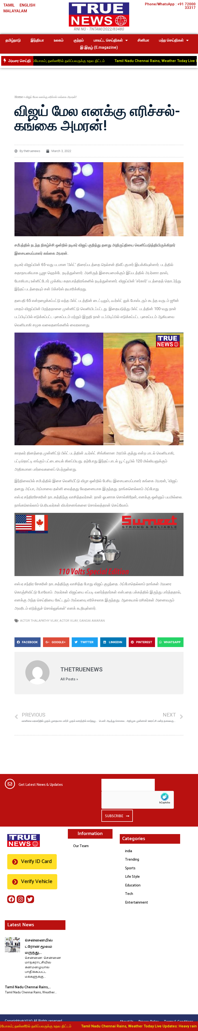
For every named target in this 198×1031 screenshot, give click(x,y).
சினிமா (143, 40)
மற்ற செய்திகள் (171, 40)
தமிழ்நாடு (13, 40)
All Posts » (69, 679)
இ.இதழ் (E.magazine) (99, 47)
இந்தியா (37, 40)
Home (18, 97)
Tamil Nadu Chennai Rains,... (28, 987)
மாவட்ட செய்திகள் (108, 40)
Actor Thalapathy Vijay (39, 620)
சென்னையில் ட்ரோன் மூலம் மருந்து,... (39, 946)
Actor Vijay (68, 620)
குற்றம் (79, 40)
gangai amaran (92, 620)
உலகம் (59, 40)
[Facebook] (11, 899)
